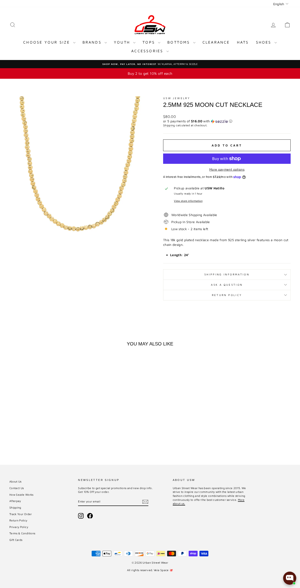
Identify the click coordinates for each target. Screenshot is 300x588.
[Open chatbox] (289, 578)
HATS (243, 42)
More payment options (226, 169)
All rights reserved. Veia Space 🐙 (150, 570)
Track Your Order (20, 514)
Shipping (169, 125)
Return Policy (227, 294)
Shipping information (226, 274)
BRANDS (92, 42)
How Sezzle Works (21, 494)
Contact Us (16, 488)
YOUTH (123, 42)
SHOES (264, 42)
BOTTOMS (179, 42)
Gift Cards (15, 539)
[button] (227, 121)
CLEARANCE (216, 42)
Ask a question (227, 284)
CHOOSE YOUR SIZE (47, 42)
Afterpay (15, 500)
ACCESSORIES (148, 51)
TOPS (149, 42)
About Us (15, 481)
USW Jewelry (176, 98)
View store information (188, 200)
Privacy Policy (18, 526)
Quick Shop (42, 419)
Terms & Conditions (22, 533)
